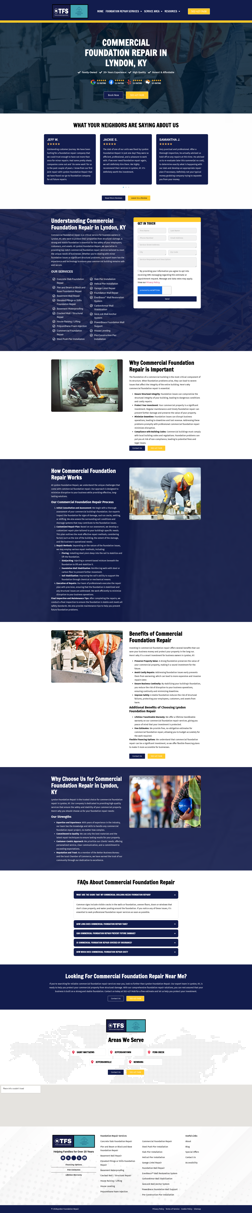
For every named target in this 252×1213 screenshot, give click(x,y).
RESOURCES (171, 11)
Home (100, 11)
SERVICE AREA (151, 11)
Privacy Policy (152, 282)
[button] (123, 187)
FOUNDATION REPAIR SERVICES (122, 11)
